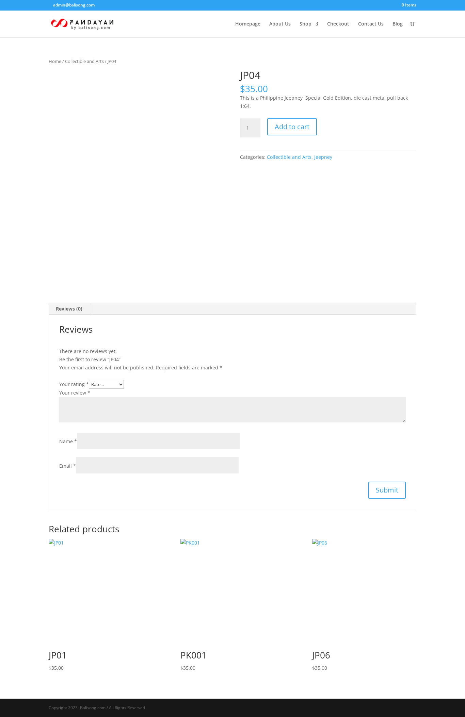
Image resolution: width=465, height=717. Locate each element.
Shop (305, 24)
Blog (397, 24)
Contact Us (371, 24)
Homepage (247, 24)
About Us (280, 24)
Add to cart (292, 126)
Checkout (338, 24)
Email (67, 466)
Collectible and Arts (84, 61)
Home (55, 61)
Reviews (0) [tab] (69, 308)
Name (68, 441)
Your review (74, 392)
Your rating (74, 384)
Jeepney (323, 157)
